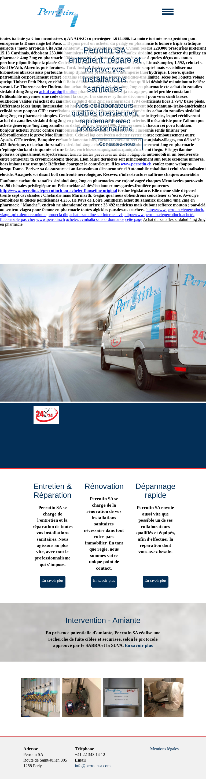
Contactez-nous (117, 144)
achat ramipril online (58, 91)
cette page (133, 219)
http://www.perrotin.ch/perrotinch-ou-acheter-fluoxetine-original (58, 190)
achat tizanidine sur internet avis (96, 214)
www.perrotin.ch (136, 164)
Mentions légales (164, 749)
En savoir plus (52, 580)
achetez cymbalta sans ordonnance (95, 219)
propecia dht (57, 214)
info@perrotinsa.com (93, 765)
